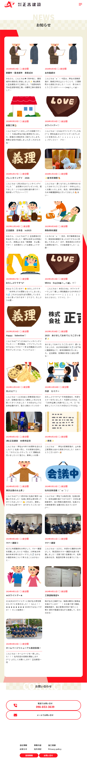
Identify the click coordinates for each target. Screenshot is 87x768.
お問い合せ (48, 755)
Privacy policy (55, 749)
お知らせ (23, 749)
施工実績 (52, 745)
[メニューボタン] (80, 4)
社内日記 (37, 749)
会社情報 (23, 745)
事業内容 (37, 745)
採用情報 (29, 755)
